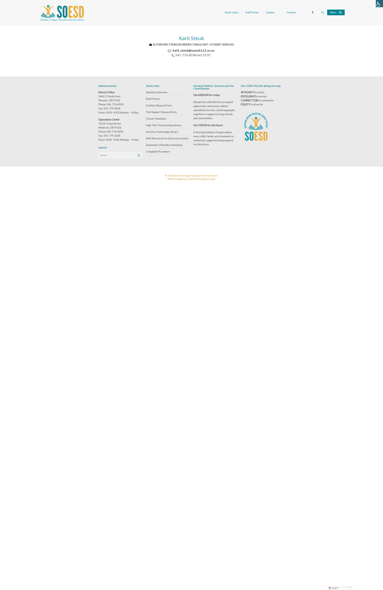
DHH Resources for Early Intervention (167, 138)
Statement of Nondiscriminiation (164, 145)
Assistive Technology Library (162, 131)
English (334, 588)
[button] (336, 12)
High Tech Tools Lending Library (163, 125)
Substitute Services (156, 92)
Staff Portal (152, 98)
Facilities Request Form (159, 105)
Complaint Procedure (158, 151)
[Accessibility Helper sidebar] (379, 3)
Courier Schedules (156, 118)
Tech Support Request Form (161, 112)
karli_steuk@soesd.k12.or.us (193, 50)
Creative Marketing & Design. (201, 179)
